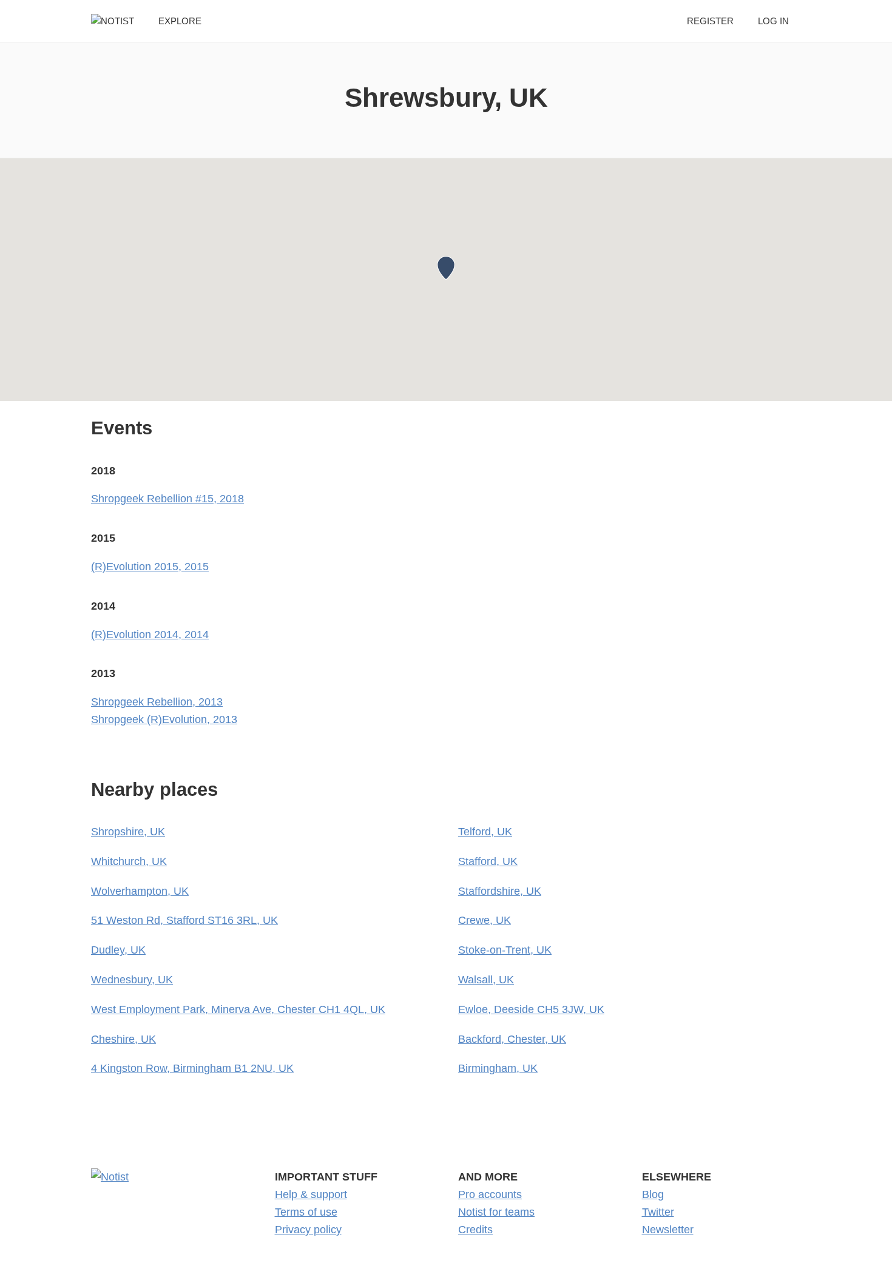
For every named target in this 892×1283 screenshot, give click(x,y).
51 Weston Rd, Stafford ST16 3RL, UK (184, 920)
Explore (179, 21)
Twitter (658, 1212)
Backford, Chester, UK (512, 1039)
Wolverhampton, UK (140, 891)
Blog (653, 1194)
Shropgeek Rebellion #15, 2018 (167, 499)
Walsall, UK (486, 980)
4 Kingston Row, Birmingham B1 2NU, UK (192, 1068)
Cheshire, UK (123, 1039)
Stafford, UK (488, 861)
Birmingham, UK (498, 1068)
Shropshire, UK (128, 832)
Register (710, 21)
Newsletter (668, 1230)
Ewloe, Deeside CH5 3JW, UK (531, 1009)
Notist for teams (496, 1212)
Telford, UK (485, 832)
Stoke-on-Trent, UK (505, 950)
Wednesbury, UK (132, 980)
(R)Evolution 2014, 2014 (150, 634)
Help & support (311, 1194)
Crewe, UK (484, 920)
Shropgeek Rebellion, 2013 (157, 702)
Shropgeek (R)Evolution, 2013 (164, 719)
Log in (773, 21)
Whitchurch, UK (129, 861)
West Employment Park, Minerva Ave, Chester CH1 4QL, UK (238, 1009)
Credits (475, 1230)
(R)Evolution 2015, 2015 (150, 567)
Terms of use (306, 1212)
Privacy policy (308, 1230)
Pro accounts (490, 1194)
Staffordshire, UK (499, 891)
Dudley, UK (118, 950)
